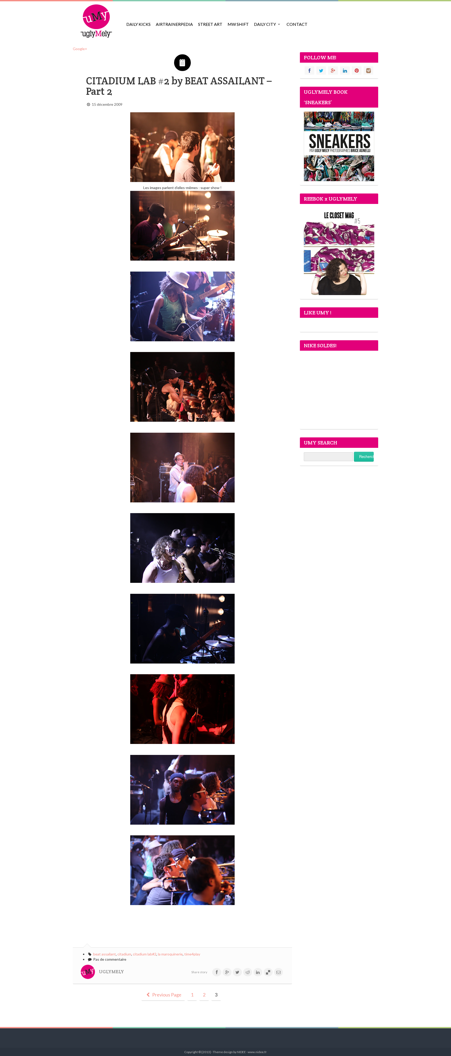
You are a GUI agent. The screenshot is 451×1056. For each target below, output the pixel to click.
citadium (124, 954)
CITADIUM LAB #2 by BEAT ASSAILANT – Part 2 (179, 86)
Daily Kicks (138, 24)
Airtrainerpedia (174, 24)
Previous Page (166, 995)
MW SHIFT (238, 24)
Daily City (265, 24)
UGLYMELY (111, 972)
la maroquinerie (170, 954)
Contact (297, 24)
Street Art (210, 24)
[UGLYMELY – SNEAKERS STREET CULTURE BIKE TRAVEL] (96, 20)
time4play (192, 954)
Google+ (80, 48)
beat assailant (104, 954)
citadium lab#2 (144, 954)
